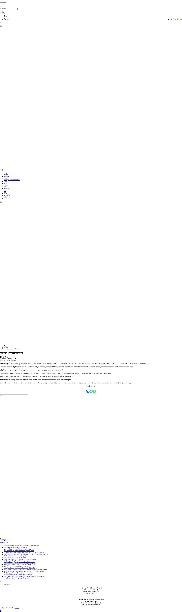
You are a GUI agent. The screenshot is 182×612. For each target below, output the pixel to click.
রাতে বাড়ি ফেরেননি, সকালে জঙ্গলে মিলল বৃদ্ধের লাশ (16, 566)
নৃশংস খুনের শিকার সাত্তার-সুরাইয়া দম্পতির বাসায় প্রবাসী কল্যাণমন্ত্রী (20, 568)
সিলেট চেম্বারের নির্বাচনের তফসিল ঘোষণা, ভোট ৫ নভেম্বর (17, 556)
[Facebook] (87, 390)
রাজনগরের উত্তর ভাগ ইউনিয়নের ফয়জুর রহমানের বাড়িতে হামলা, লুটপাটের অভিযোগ (24, 571)
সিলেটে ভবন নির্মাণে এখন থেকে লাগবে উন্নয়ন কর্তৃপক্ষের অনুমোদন (19, 563)
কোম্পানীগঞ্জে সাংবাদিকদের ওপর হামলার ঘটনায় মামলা (16, 578)
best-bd (17, 608)
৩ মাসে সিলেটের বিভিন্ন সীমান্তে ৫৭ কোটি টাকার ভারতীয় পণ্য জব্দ (19, 564)
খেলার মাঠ (6, 185)
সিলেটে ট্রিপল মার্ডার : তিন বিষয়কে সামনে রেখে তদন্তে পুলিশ (18, 573)
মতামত (5, 197)
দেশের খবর (6, 176)
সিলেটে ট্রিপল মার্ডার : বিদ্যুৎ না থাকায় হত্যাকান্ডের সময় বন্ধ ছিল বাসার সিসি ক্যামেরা (24, 576)
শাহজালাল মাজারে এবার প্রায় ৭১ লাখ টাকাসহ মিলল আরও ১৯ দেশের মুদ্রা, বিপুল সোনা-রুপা (25, 569)
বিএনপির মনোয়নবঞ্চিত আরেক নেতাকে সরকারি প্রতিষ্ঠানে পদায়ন (19, 551)
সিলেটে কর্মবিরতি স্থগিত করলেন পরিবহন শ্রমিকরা (15, 557)
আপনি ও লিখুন (178, 19)
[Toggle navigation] (1, 170)
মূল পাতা (6, 173)
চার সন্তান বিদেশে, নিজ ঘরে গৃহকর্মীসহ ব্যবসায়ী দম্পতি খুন (18, 575)
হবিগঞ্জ (18, 180)
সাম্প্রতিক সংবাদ (4, 542)
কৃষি (5, 192)
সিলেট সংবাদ (7, 178)
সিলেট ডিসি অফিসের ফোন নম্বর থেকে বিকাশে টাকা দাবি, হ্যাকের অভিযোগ (21, 546)
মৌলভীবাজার (14, 180)
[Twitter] (91, 390)
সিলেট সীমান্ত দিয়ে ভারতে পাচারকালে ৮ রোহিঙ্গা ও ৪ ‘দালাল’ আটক (20, 559)
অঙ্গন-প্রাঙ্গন (7, 188)
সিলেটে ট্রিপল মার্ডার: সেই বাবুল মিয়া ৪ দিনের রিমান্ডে (16, 561)
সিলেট (5, 180)
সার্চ (171, 19)
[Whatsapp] (94, 390)
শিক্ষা (5, 186)
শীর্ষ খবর (6, 175)
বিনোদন (5, 183)
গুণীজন (5, 190)
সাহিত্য (5, 193)
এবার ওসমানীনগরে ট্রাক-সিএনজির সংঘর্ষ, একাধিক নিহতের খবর (18, 549)
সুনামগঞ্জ (9, 180)
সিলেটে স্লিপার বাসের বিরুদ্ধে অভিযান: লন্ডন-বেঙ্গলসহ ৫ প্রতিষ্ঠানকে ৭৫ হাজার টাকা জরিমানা (26, 554)
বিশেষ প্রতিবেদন (8, 195)
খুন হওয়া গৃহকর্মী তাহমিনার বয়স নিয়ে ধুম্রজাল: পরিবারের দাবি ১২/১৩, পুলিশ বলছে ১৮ (24, 552)
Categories (3, 539)
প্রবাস (5, 181)
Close (2, 12)
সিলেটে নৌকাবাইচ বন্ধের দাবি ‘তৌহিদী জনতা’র (15, 547)
